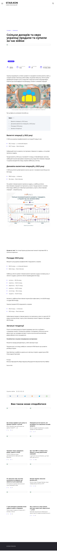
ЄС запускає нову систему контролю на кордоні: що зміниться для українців (15, 480)
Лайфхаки (11, 61)
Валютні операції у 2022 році (19, 121)
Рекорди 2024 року (16, 126)
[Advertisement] (28, 238)
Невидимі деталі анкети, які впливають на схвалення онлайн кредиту (40, 424)
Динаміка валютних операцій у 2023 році (23, 123)
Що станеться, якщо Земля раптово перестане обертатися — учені (40, 508)
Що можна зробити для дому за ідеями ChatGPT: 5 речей (17, 423)
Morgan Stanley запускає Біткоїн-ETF (37, 479)
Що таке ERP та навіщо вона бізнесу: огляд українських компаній (38, 452)
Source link (9, 365)
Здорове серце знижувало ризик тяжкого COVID (15, 451)
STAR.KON (12, 2)
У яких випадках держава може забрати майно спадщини (16, 507)
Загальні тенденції (16, 128)
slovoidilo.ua (25, 113)
